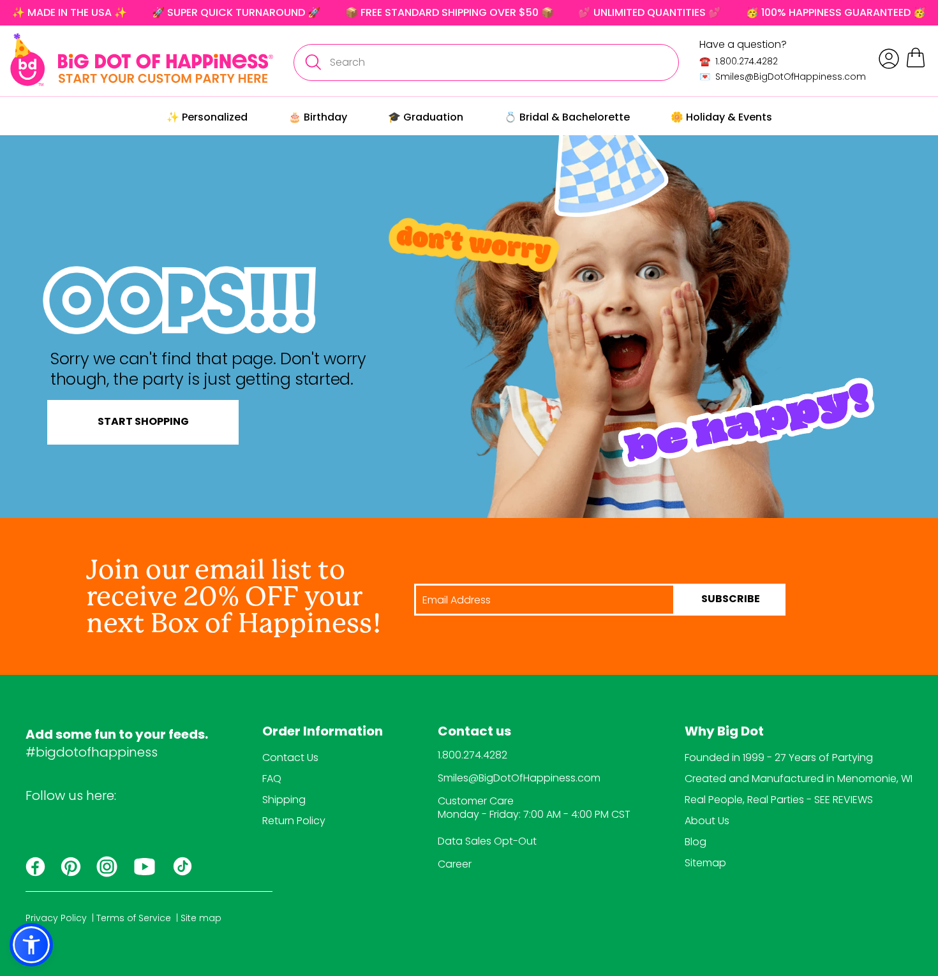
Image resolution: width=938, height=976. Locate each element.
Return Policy (293, 820)
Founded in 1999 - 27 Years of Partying (779, 757)
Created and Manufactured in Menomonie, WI (798, 778)
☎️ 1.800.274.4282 (738, 61)
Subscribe (730, 600)
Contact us (474, 732)
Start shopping (143, 422)
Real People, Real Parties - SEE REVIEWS (779, 799)
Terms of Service (133, 918)
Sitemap (705, 862)
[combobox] (486, 62)
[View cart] (915, 65)
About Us (707, 820)
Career (455, 864)
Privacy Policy (56, 918)
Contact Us (290, 757)
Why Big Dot (724, 732)
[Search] (313, 62)
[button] (31, 944)
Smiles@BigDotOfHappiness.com (519, 778)
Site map (201, 918)
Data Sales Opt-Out (487, 841)
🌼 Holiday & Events (721, 117)
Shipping (284, 799)
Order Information (322, 732)
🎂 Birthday (317, 117)
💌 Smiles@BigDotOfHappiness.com (782, 76)
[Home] (141, 59)
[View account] (889, 58)
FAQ (271, 778)
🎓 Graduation (425, 117)
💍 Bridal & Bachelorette (567, 117)
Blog (695, 841)
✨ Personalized (207, 117)
